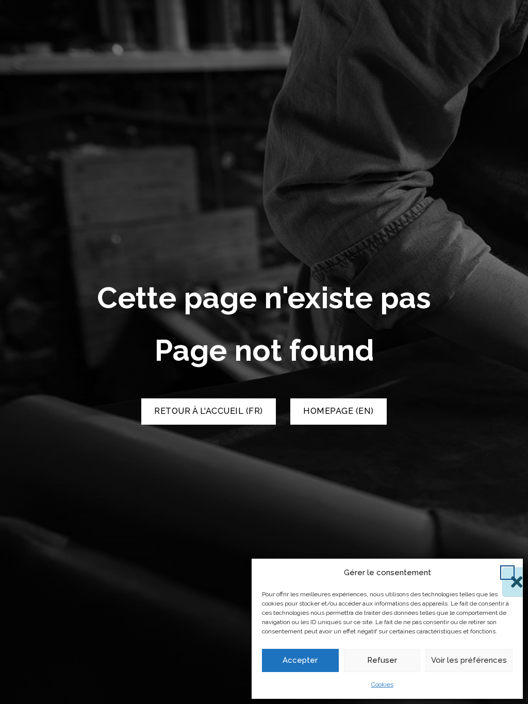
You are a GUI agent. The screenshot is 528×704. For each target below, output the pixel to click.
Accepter (300, 660)
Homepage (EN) (338, 411)
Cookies (382, 684)
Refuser (382, 660)
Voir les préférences (469, 660)
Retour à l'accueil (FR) (208, 411)
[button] (507, 572)
